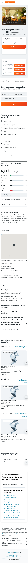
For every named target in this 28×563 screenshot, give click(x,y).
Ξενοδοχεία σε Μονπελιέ (18, 558)
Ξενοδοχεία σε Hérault (7, 558)
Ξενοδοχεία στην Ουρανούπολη (12, 513)
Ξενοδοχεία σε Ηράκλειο (10, 500)
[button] (2, 2)
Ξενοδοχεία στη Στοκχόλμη (11, 510)
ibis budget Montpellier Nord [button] (8, 366)
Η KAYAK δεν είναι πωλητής (10, 538)
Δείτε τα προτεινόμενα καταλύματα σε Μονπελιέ (21, 415)
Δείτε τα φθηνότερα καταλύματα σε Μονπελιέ (21, 380)
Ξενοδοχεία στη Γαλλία (20, 553)
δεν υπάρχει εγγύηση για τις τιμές (9, 533)
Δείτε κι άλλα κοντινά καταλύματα (21, 347)
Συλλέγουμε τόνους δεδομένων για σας (12, 541)
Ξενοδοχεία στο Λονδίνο (10, 508)
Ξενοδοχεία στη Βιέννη (10, 495)
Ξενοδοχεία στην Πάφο (10, 506)
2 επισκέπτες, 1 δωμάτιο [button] (10, 43)
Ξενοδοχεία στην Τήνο (10, 497)
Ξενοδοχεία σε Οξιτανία (13, 555)
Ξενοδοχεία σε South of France (13, 556)
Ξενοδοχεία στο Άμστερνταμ (11, 515)
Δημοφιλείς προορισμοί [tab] (10, 484)
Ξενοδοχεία (16, 552)
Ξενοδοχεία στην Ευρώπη (7, 553)
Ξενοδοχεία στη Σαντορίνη (11, 517)
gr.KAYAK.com (10, 552)
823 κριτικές (15, 32)
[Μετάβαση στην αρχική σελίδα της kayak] (10, 2)
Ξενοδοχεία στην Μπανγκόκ (11, 504)
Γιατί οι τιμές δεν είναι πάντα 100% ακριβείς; (12, 544)
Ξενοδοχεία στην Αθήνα (10, 502)
